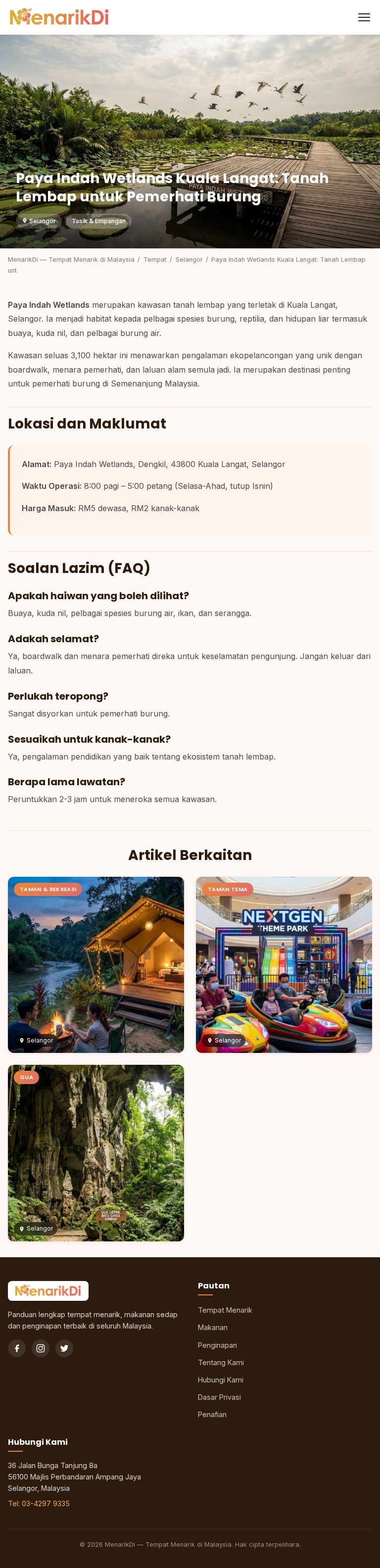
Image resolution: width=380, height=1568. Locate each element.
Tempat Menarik (225, 1310)
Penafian (212, 1414)
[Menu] (363, 17)
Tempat (155, 259)
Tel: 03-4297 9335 (39, 1503)
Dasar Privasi (219, 1397)
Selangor (42, 221)
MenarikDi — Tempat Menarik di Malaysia (71, 259)
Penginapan (217, 1345)
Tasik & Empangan (99, 221)
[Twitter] (64, 1348)
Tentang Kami (221, 1362)
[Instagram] (40, 1348)
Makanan (213, 1327)
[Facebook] (17, 1348)
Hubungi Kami (220, 1380)
